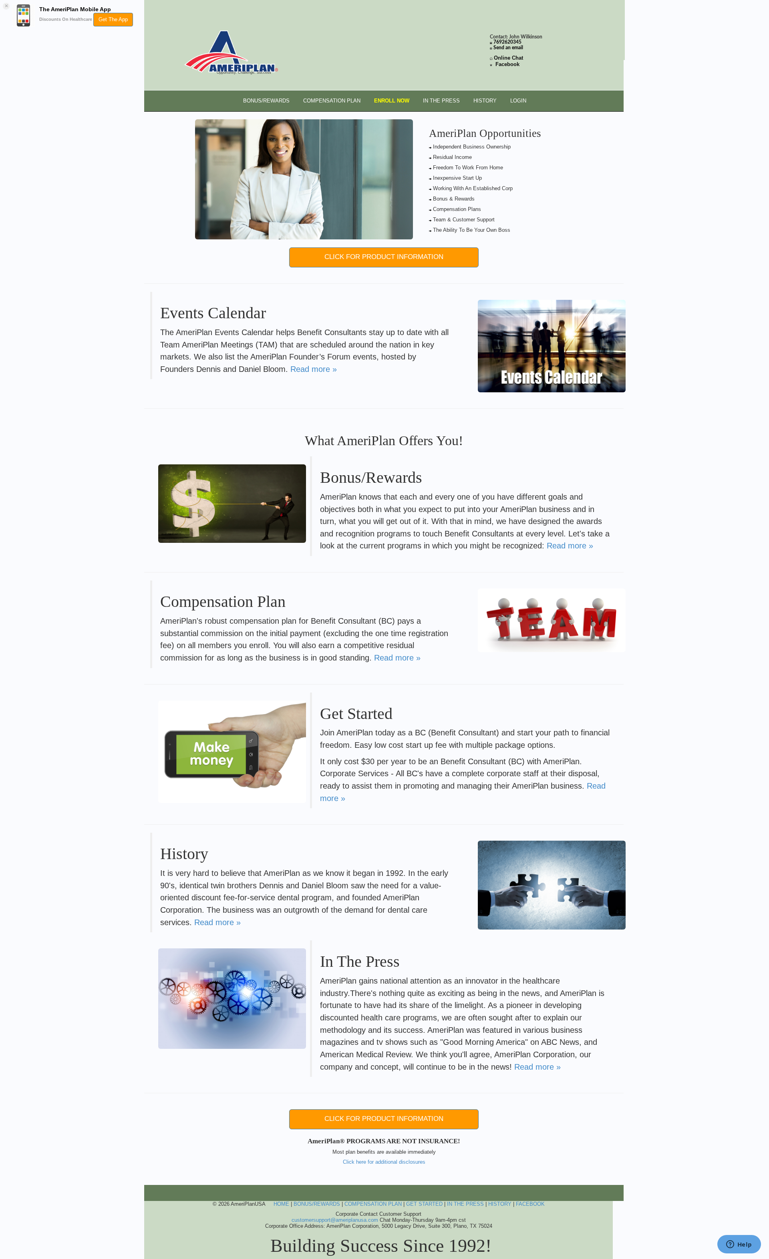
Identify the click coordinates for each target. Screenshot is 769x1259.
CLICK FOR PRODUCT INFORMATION (383, 257)
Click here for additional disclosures (384, 1162)
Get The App (113, 19)
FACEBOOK (530, 1204)
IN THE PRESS (441, 101)
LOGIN (518, 101)
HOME (281, 1204)
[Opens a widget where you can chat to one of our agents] (739, 1245)
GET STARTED (424, 1204)
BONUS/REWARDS (266, 101)
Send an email (508, 48)
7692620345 (507, 42)
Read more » (313, 369)
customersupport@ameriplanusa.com (335, 1220)
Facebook (507, 64)
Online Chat (508, 58)
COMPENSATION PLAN (331, 101)
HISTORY (485, 101)
